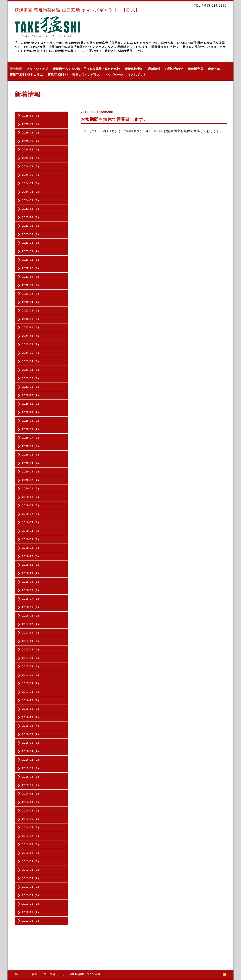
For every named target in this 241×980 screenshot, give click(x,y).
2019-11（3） (31, 497)
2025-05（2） (31, 141)
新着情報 (16, 68)
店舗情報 (154, 68)
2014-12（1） (31, 793)
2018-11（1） (31, 564)
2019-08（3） (31, 505)
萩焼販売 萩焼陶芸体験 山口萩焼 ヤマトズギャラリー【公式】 (77, 10)
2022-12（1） (31, 268)
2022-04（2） (31, 302)
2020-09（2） (31, 420)
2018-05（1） (31, 607)
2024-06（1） (31, 174)
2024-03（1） (31, 200)
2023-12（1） (31, 208)
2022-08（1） (31, 285)
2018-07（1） (31, 598)
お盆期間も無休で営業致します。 (114, 119)
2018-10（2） (31, 573)
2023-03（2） (31, 251)
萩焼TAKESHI (58, 74)
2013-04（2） (31, 886)
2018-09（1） (31, 581)
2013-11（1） (31, 852)
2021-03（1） (31, 369)
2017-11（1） (31, 632)
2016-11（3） (31, 708)
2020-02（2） (31, 480)
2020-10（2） (31, 412)
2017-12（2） (31, 624)
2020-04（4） (31, 463)
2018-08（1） (31, 590)
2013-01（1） (31, 903)
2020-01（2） (31, 488)
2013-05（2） (31, 878)
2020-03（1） (31, 471)
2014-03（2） (31, 827)
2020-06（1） (31, 446)
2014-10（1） (31, 802)
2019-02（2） (31, 547)
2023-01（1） (31, 259)
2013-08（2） (31, 869)
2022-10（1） (31, 276)
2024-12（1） (31, 149)
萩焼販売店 (195, 68)
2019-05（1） (31, 522)
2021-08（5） (31, 344)
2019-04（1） (31, 530)
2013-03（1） (31, 895)
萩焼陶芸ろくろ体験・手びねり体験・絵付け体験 (86, 68)
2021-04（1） (31, 361)
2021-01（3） (31, 386)
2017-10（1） (31, 641)
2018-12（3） (31, 556)
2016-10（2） (31, 717)
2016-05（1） (31, 742)
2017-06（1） (31, 666)
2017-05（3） (31, 674)
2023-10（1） (31, 217)
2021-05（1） (31, 352)
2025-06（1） (31, 132)
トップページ (114, 74)
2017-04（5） (31, 683)
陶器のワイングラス (86, 74)
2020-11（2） (31, 403)
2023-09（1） (31, 225)
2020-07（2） (31, 437)
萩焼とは (214, 68)
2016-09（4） (31, 725)
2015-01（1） (31, 785)
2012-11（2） (31, 912)
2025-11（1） (31, 115)
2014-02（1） (31, 836)
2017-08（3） (31, 658)
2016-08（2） (31, 734)
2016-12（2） (31, 700)
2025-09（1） (31, 124)
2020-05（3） (31, 454)
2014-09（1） (31, 810)
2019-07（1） (31, 513)
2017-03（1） (31, 691)
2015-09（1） (31, 768)
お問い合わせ (174, 68)
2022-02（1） (31, 310)
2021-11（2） (31, 327)
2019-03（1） (31, 539)
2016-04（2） (31, 751)
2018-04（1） (31, 615)
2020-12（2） (31, 395)
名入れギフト (137, 74)
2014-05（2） (31, 819)
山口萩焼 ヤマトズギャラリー (46, 974)
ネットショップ (37, 68)
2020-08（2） (31, 429)
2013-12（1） (31, 844)
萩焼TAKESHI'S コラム (26, 74)
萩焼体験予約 (134, 68)
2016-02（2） (31, 759)
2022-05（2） (31, 293)
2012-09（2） (31, 920)
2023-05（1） (31, 234)
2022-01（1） (31, 319)
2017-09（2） (31, 649)
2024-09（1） (31, 166)
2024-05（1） (31, 183)
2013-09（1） (31, 861)
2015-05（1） (31, 776)
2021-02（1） (31, 378)
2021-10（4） (31, 336)
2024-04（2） (31, 191)
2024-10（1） (31, 158)
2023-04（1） (31, 242)
